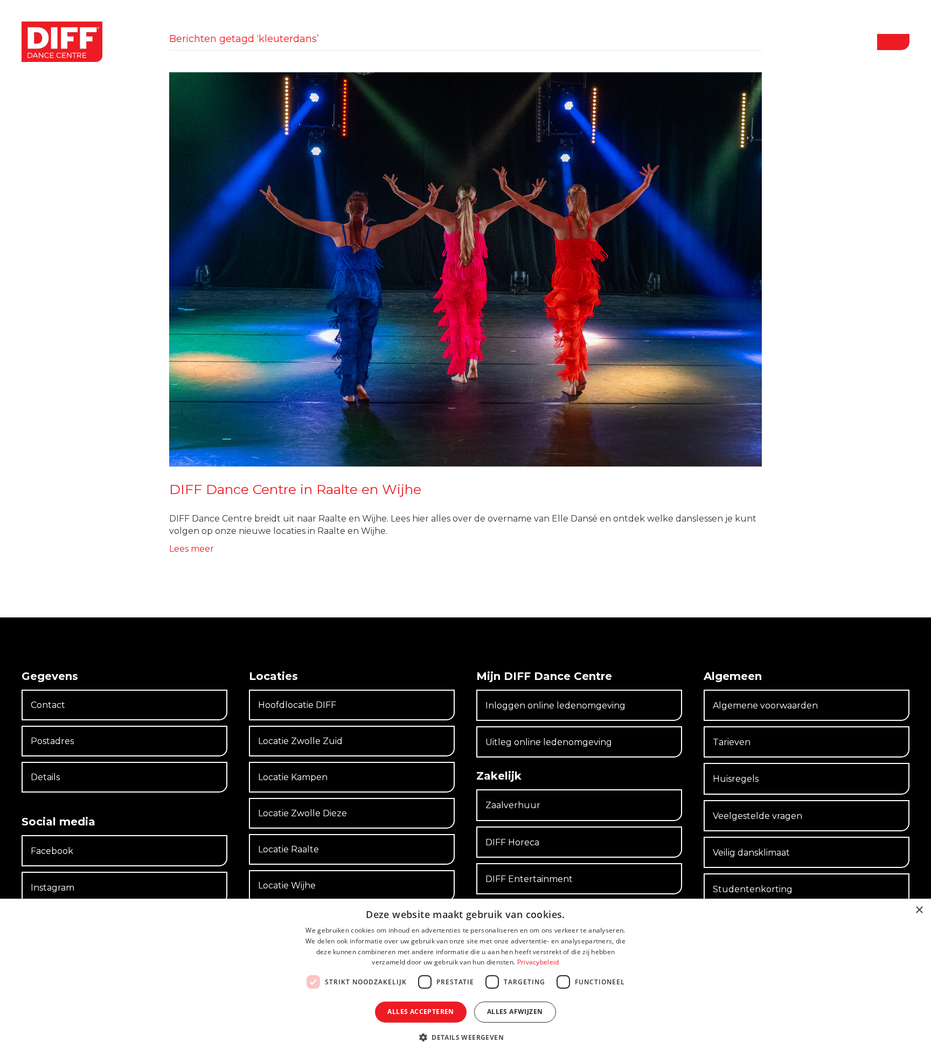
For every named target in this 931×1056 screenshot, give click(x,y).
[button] (893, 42)
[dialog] (465, 977)
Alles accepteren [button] (420, 1011)
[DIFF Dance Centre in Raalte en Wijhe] (465, 268)
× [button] (919, 910)
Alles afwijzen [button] (515, 1011)
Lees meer (191, 549)
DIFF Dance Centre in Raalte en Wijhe (295, 489)
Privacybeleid (538, 962)
